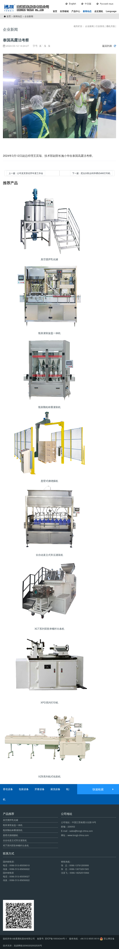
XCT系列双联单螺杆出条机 (16, 845)
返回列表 (107, 46)
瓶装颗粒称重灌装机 (12, 830)
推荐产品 (10, 182)
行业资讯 (100, 26)
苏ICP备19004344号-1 (56, 938)
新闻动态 (87, 11)
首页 (55, 11)
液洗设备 (55, 789)
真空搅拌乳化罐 (10, 819)
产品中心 (75, 11)
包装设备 (24, 789)
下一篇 (91, 173)
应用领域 (64, 11)
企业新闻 (28, 16)
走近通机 (98, 11)
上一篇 (26, 173)
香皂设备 (8, 789)
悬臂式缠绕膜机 (10, 835)
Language (111, 11)
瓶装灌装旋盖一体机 (12, 825)
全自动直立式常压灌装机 (15, 840)
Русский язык (106, 3)
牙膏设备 (39, 789)
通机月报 (110, 26)
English (72, 3)
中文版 (88, 3)
